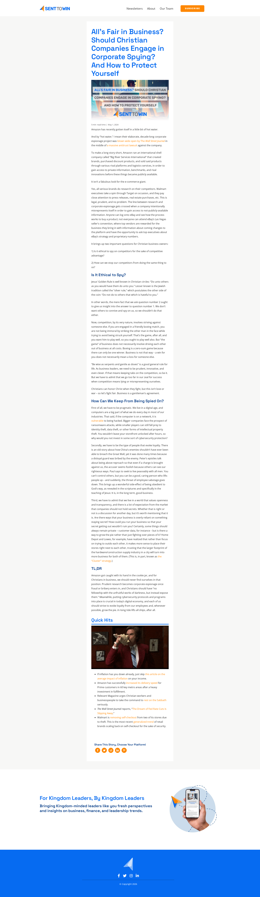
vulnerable (97, 420)
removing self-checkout (123, 717)
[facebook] (119, 875)
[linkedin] (137, 875)
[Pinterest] (124, 750)
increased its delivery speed (142, 683)
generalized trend (143, 721)
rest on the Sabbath (155, 700)
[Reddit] (111, 750)
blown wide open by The (141, 141)
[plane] (128, 857)
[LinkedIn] (117, 750)
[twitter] (125, 875)
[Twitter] (104, 750)
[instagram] (131, 875)
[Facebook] (97, 750)
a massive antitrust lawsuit (122, 145)
